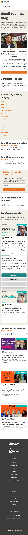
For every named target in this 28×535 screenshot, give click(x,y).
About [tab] (23, 253)
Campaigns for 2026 (14, 480)
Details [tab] (14, 253)
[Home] (2, 6)
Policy (14, 468)
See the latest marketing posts (9, 145)
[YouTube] (19, 515)
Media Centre (14, 474)
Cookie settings (13, 279)
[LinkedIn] (16, 515)
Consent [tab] (5, 253)
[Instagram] (14, 515)
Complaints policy (14, 501)
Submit (14, 189)
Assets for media (14, 477)
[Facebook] (11, 515)
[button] (26, 2)
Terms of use (14, 495)
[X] (9, 515)
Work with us (14, 484)
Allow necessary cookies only (14, 283)
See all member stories (7, 215)
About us (14, 462)
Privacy (14, 498)
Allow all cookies (14, 275)
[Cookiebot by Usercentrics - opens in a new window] (21, 250)
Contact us (14, 465)
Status (14, 504)
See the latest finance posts (8, 159)
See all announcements (7, 330)
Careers (14, 471)
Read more (14, 72)
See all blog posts (5, 81)
